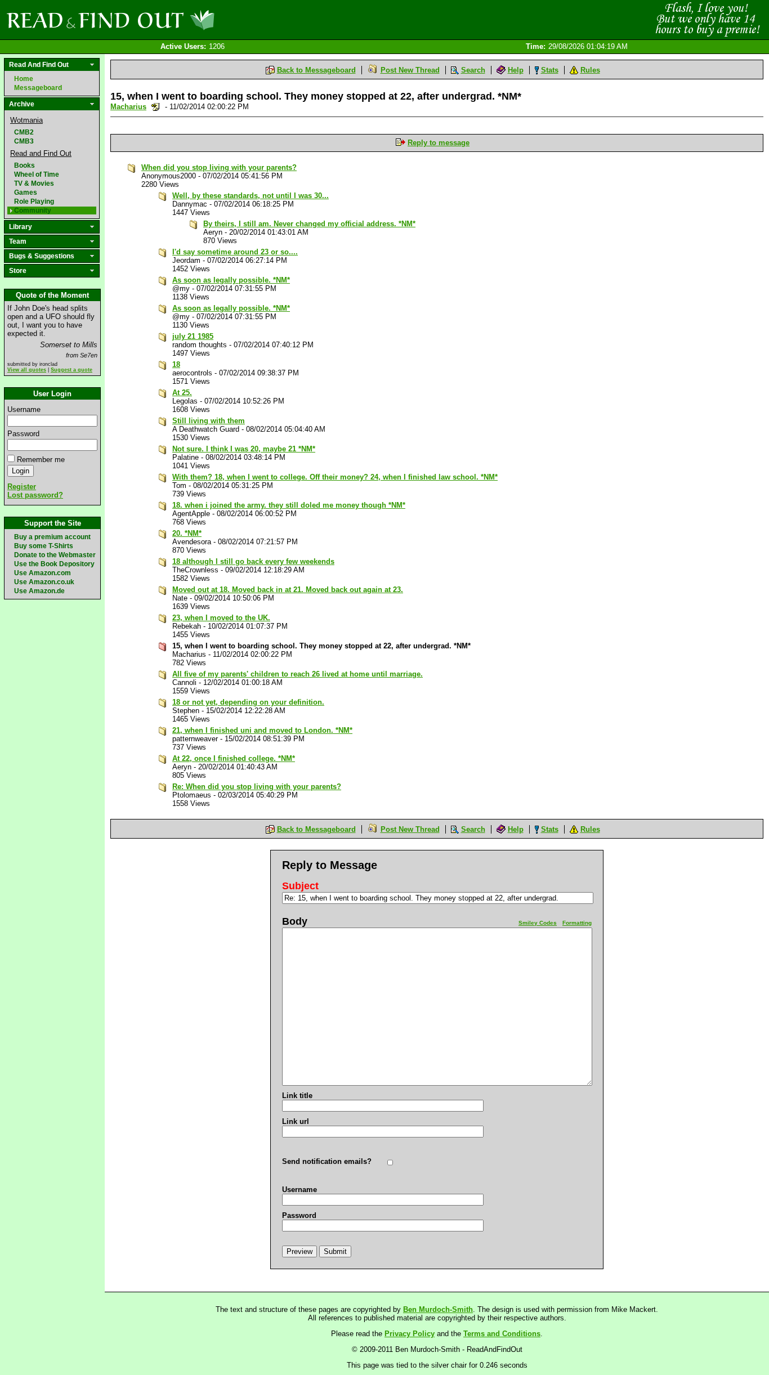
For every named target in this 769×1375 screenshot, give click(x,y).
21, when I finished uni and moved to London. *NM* (262, 730)
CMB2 (24, 132)
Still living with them (208, 420)
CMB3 (24, 141)
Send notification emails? (327, 1161)
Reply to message (439, 142)
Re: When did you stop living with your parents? (256, 786)
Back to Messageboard (316, 70)
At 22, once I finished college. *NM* (233, 758)
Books (24, 165)
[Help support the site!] (707, 19)
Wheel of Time (36, 174)
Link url (295, 1121)
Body (294, 921)
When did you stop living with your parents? (219, 167)
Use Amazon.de (39, 591)
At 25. (182, 392)
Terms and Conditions (501, 1333)
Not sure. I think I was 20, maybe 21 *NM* (243, 449)
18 (176, 364)
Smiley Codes (537, 923)
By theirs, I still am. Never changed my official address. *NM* (309, 224)
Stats (549, 70)
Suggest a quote (71, 370)
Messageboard (38, 88)
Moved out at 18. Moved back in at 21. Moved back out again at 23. (287, 589)
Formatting (577, 923)
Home (23, 79)
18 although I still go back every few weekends (253, 561)
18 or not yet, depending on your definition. (248, 702)
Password (23, 433)
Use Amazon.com (42, 573)
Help (516, 70)
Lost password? (35, 495)
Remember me (41, 459)
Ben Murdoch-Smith (438, 1309)
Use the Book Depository (54, 564)
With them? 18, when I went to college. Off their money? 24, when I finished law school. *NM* (335, 477)
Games (25, 192)
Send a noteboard (155, 106)
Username (24, 409)
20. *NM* (187, 533)
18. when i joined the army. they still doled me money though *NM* (288, 505)
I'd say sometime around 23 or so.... (235, 252)
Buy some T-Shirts (43, 546)
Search (473, 70)
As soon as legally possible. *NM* (231, 280)
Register (21, 486)
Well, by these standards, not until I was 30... (250, 195)
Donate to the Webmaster (55, 555)
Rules (590, 70)
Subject (300, 886)
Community (32, 210)
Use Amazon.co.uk (44, 582)
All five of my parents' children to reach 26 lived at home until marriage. (297, 674)
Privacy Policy (409, 1333)
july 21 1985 (192, 336)
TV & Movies (34, 183)
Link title (297, 1095)
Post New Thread (410, 70)
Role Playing (34, 201)
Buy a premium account (52, 537)
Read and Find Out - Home (169, 20)
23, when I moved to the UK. (221, 617)
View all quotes (26, 370)
